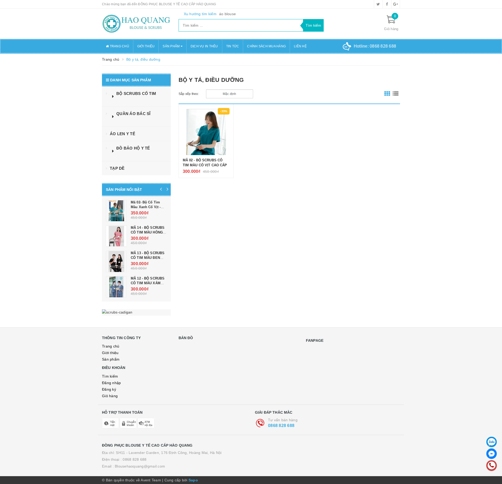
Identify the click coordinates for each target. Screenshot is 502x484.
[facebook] (387, 4)
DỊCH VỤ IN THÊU (204, 46)
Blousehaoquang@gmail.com (140, 466)
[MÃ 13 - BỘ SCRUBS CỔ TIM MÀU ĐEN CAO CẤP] (116, 261)
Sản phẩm (110, 359)
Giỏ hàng (110, 396)
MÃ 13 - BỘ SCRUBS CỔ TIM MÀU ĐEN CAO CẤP (147, 257)
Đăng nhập (111, 383)
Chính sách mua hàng (266, 46)
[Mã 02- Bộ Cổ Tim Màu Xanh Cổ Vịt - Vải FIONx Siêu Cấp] (116, 210)
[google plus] (395, 4)
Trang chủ (119, 46)
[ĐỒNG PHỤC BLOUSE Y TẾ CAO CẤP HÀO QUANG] (136, 24)
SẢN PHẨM (171, 46)
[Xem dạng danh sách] (395, 93)
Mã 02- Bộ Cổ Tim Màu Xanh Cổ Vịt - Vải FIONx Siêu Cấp (147, 207)
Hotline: (375, 46)
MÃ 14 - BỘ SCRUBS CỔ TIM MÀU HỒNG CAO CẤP (147, 232)
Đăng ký (109, 389)
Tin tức (232, 46)
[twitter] (378, 4)
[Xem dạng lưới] (387, 93)
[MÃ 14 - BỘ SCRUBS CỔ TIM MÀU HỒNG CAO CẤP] (116, 236)
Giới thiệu (146, 46)
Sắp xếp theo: (189, 94)
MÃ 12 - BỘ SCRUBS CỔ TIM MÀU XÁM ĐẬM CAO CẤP (147, 283)
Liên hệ (300, 46)
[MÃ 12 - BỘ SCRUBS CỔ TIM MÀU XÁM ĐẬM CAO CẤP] (116, 286)
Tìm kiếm (110, 376)
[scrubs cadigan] (136, 312)
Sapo (193, 480)
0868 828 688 (281, 425)
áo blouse (227, 14)
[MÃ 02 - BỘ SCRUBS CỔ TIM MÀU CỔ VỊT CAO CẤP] (206, 131)
